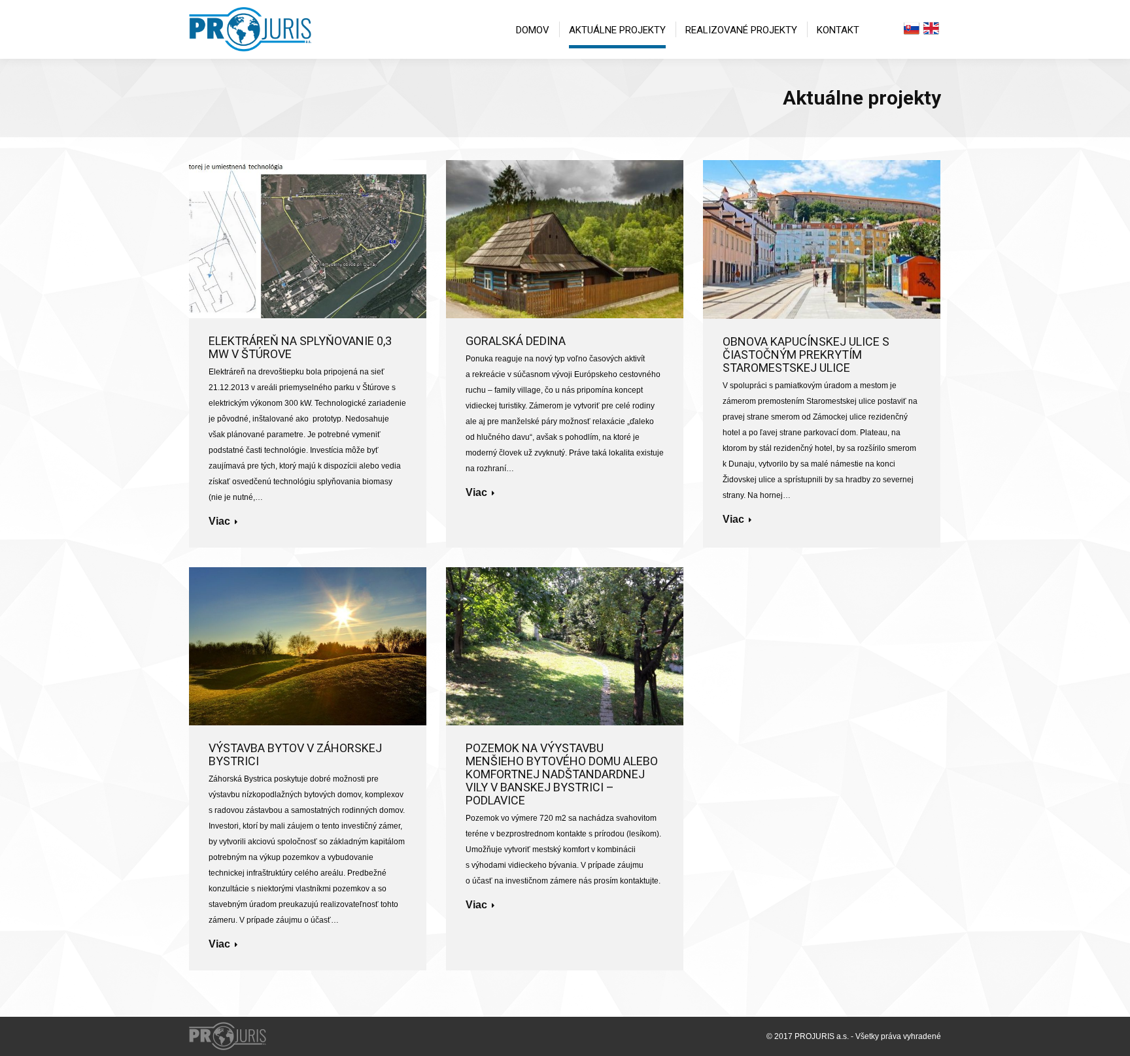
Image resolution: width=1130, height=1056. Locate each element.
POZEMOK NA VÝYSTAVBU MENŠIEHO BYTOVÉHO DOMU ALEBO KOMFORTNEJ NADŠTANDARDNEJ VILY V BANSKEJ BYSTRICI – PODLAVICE (562, 774)
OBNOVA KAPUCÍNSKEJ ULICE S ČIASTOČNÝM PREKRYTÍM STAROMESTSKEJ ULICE (806, 354)
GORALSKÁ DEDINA (516, 341)
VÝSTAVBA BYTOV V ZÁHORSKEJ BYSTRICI (295, 755)
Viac (219, 521)
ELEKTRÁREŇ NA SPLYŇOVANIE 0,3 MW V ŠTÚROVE (300, 348)
